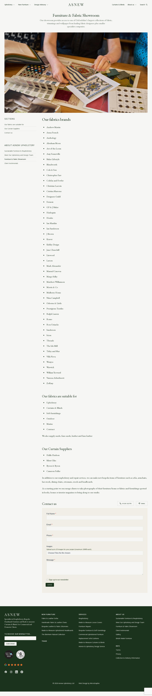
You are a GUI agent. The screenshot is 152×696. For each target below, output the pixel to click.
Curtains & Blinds (118, 5)
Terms (118, 650)
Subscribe (10, 644)
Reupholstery (83, 618)
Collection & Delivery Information (128, 658)
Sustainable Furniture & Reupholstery (17, 151)
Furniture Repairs (85, 626)
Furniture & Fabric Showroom (15, 159)
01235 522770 (126, 503)
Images (49, 546)
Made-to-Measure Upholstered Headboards (57, 630)
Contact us (8, 133)
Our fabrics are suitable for (14, 124)
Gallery (118, 634)
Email (143, 503)
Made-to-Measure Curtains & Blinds (92, 642)
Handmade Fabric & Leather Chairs (54, 622)
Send (49, 585)
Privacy (118, 654)
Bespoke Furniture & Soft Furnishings (92, 630)
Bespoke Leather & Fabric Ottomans (55, 626)
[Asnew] (76, 4)
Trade (44, 641)
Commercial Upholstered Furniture (91, 634)
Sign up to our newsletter (58, 580)
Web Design (83, 683)
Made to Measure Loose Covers (90, 622)
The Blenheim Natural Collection (53, 634)
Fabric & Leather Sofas (50, 618)
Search (142, 5)
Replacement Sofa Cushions (89, 638)
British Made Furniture (124, 638)
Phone (49, 535)
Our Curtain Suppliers (12, 129)
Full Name (51, 514)
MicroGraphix (94, 683)
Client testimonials (11, 163)
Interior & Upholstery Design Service (92, 646)
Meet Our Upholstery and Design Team (18, 155)
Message (50, 560)
